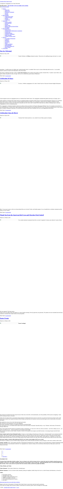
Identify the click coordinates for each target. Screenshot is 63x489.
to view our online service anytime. (18, 5)
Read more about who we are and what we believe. (10, 482)
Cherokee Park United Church (6, 1)
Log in (17, 487)
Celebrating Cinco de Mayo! (9, 113)
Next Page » (4, 456)
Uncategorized (8, 75)
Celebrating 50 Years (6, 78)
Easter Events (4, 318)
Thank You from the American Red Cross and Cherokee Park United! (22, 215)
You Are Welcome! (6, 51)
